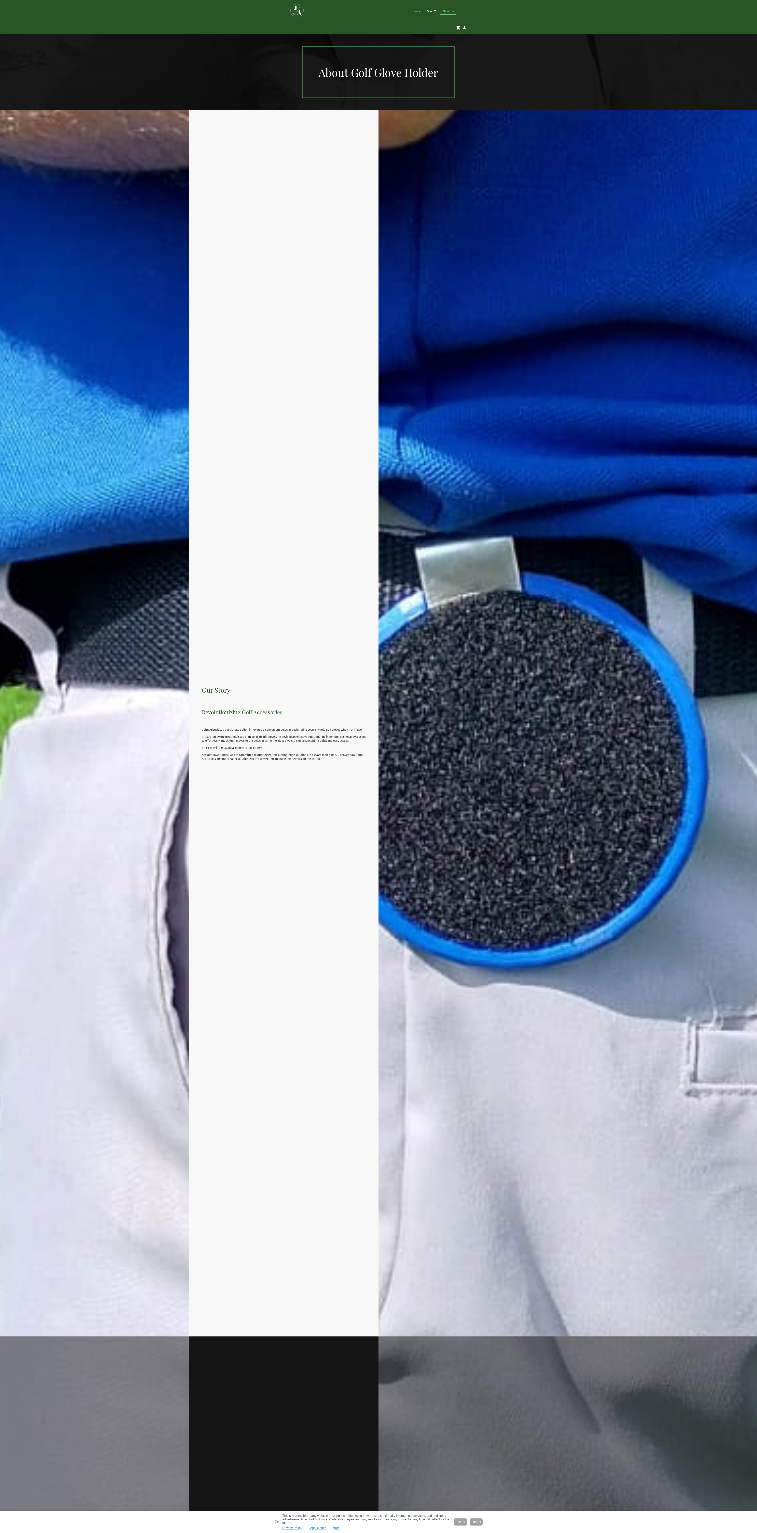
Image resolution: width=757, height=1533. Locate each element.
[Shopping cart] (459, 27)
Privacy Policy (292, 1528)
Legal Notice (317, 1528)
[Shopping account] (464, 27)
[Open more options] (461, 10)
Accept (460, 1522)
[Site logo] (297, 11)
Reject (476, 1522)
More (336, 1528)
